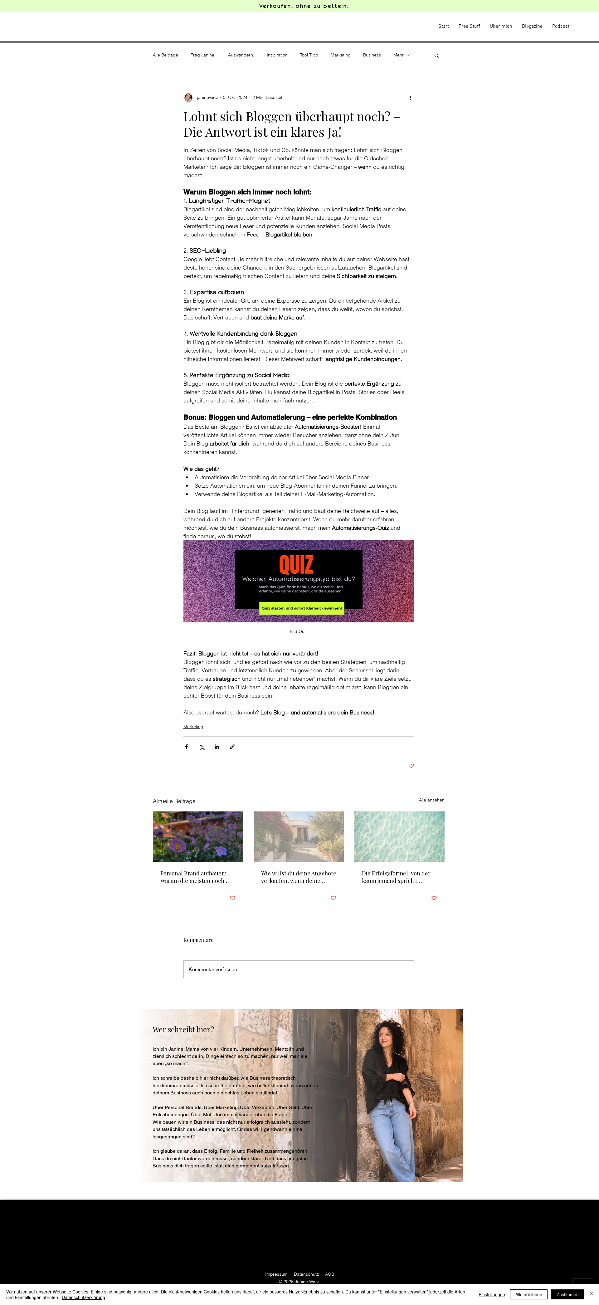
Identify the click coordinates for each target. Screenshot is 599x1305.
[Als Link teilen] (232, 747)
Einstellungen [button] (492, 1294)
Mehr (398, 55)
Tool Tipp (309, 55)
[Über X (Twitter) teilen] (202, 747)
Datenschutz (307, 1274)
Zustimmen (568, 1294)
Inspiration (277, 55)
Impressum (277, 1274)
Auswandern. (241, 55)
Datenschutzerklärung (83, 1297)
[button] (437, 55)
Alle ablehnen (528, 1294)
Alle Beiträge (165, 55)
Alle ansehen (432, 800)
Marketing (341, 55)
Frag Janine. (203, 55)
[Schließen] (591, 1294)
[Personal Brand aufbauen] (198, 836)
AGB (329, 1274)
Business (372, 55)
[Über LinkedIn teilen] (217, 747)
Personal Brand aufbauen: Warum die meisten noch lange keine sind (193, 876)
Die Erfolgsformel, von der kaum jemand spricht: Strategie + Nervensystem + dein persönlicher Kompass (398, 876)
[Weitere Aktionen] (410, 97)
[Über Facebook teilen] (186, 747)
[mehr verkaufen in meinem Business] (299, 836)
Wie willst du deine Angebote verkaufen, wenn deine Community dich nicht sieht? (298, 876)
